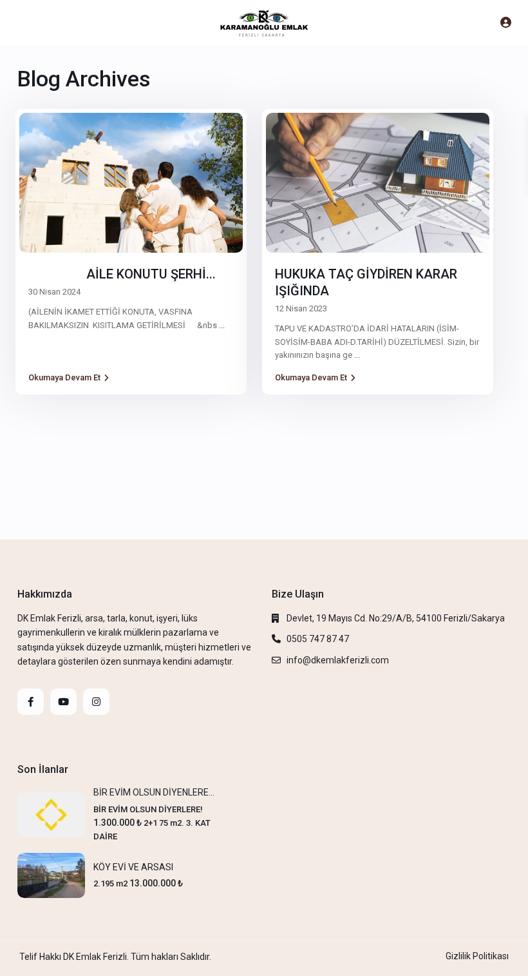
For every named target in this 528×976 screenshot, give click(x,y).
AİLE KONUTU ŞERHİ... (122, 274)
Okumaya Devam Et (64, 377)
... (222, 325)
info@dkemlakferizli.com (338, 660)
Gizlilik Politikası (477, 956)
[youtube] (63, 701)
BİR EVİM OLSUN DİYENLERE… (153, 792)
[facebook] (30, 701)
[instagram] (96, 701)
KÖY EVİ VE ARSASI (133, 867)
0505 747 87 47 (318, 639)
